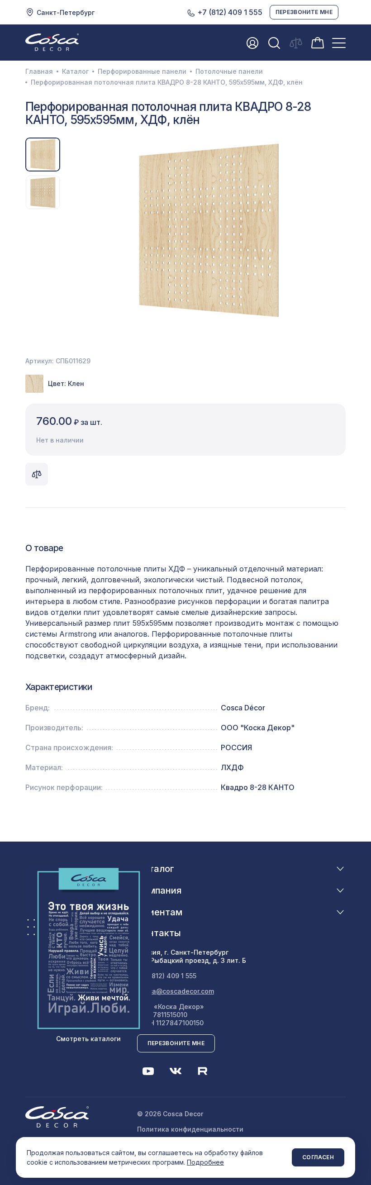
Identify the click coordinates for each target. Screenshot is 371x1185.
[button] (73, 230)
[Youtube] (148, 1071)
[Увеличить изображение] (208, 231)
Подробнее (205, 1162)
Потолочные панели (229, 71)
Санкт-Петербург (66, 12)
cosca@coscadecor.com (175, 991)
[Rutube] (202, 1071)
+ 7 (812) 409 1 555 (166, 976)
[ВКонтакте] (175, 1071)
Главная (39, 71)
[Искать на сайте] (274, 43)
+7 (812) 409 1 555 (228, 12)
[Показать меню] (339, 43)
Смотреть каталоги (88, 1038)
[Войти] (252, 43)
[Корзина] (317, 42)
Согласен (318, 1157)
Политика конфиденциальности (190, 1129)
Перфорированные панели (142, 71)
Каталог (75, 71)
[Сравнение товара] (36, 474)
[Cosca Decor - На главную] (52, 42)
